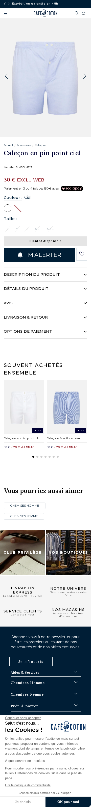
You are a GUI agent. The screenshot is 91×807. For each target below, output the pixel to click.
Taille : (10, 218)
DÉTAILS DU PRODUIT (26, 288)
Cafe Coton (45, 13)
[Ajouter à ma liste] (82, 254)
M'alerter (43, 255)
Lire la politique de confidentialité (28, 785)
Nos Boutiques (68, 552)
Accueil (8, 145)
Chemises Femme (24, 516)
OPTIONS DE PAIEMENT (28, 331)
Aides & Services (25, 672)
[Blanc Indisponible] (17, 208)
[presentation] (5, 4)
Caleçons (40, 145)
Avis (8, 302)
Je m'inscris (30, 662)
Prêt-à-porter (24, 706)
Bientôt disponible (45, 241)
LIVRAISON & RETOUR (26, 317)
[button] (85, 76)
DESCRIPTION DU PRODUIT (32, 274)
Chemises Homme (24, 505)
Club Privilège (22, 552)
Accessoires (24, 145)
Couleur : (13, 197)
